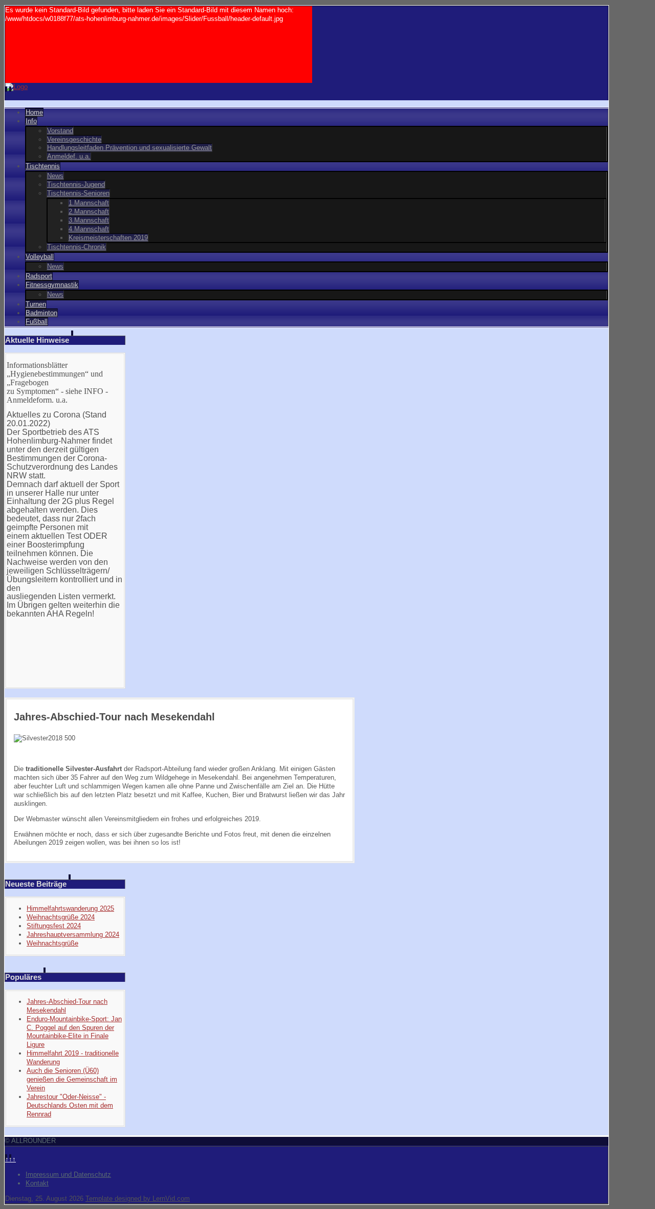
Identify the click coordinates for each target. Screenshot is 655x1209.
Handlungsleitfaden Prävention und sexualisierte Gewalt (129, 147)
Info (31, 121)
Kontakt (37, 1183)
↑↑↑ (10, 1159)
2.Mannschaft (89, 211)
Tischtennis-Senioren (78, 193)
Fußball (37, 321)
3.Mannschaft (89, 220)
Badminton (41, 313)
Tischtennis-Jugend (76, 184)
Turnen (36, 304)
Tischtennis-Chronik (76, 247)
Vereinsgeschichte (74, 139)
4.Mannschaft (89, 229)
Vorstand (60, 131)
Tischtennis (43, 166)
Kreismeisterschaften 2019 (108, 237)
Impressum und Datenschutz (68, 1174)
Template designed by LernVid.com (137, 1198)
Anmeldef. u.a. (69, 156)
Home (34, 112)
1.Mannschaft (89, 203)
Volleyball (40, 256)
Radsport (39, 276)
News (55, 176)
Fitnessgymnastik (52, 285)
